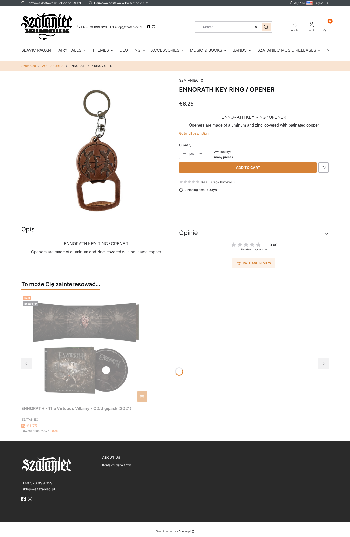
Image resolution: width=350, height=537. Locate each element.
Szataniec (28, 66)
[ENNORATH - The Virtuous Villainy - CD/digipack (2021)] (85, 349)
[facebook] (149, 26)
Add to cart (248, 167)
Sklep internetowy (173, 531)
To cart (142, 396)
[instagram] (154, 26)
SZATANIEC (189, 80)
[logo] (59, 464)
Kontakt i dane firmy (116, 465)
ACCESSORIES (53, 66)
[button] (266, 27)
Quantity (185, 145)
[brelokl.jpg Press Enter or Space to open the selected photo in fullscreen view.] (96, 149)
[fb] (24, 498)
